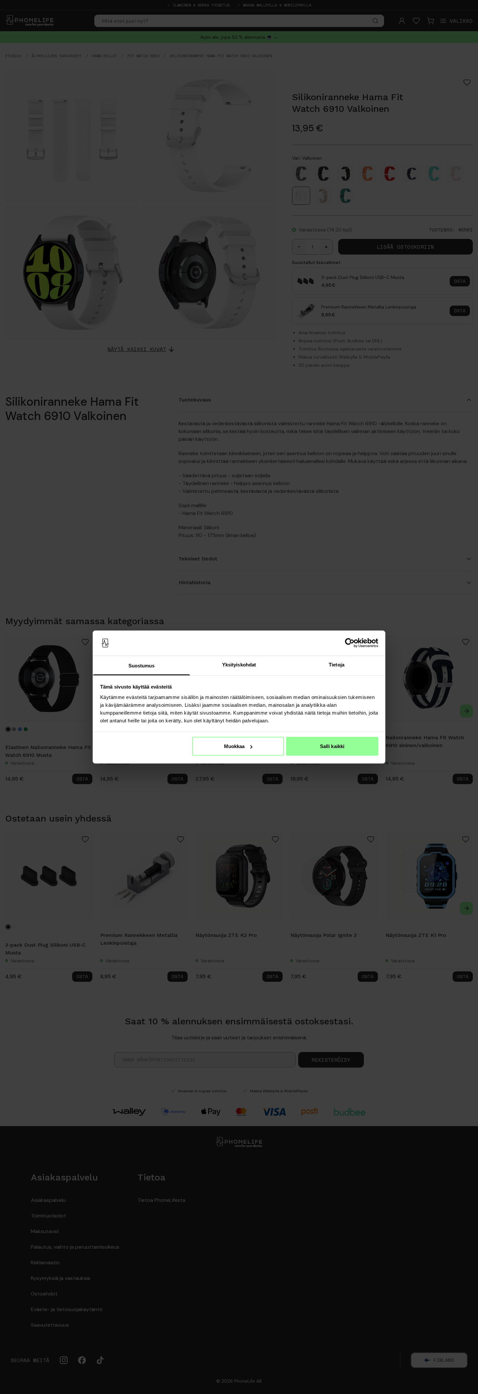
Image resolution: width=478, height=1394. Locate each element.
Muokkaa (234, 746)
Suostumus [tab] (141, 665)
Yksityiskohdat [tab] (239, 664)
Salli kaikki (332, 746)
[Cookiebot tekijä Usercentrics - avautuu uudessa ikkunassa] (349, 643)
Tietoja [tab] (336, 664)
